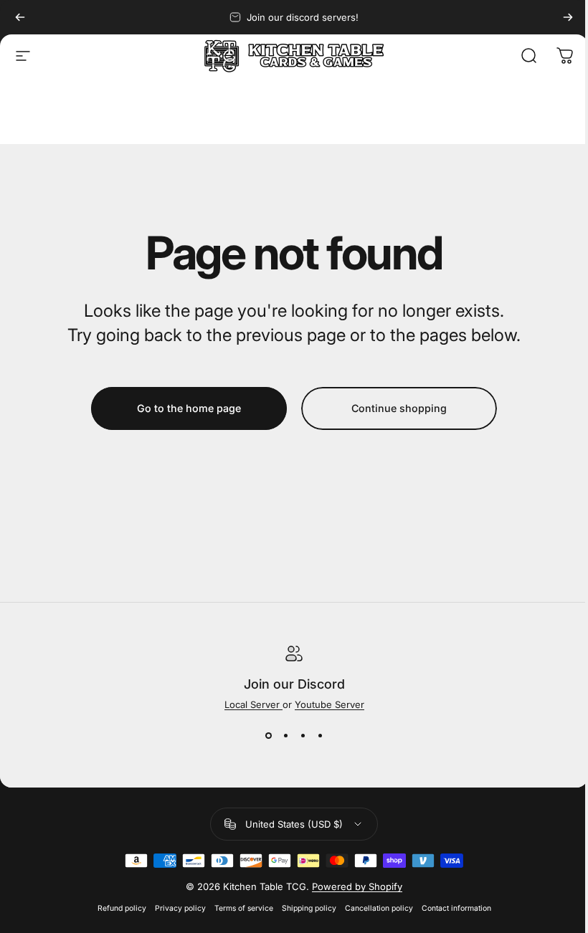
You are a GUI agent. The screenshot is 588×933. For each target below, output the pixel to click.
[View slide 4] (319, 736)
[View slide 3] (302, 736)
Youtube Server (329, 704)
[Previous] (20, 17)
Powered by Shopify (357, 886)
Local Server (253, 704)
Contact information (456, 908)
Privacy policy (180, 908)
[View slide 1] (268, 736)
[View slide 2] (285, 736)
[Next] (568, 17)
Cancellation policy (379, 908)
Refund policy (122, 908)
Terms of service (243, 908)
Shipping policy (309, 908)
